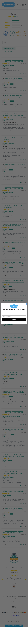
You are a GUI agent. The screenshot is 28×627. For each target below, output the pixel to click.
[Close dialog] (26, 304)
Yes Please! (14, 319)
